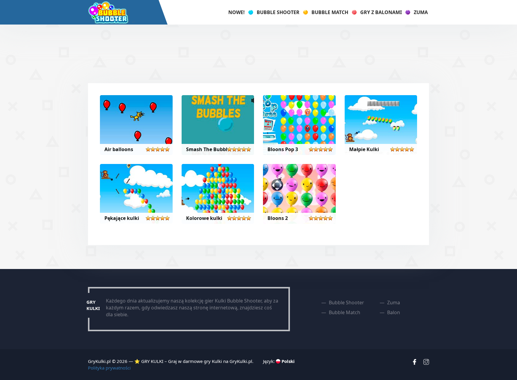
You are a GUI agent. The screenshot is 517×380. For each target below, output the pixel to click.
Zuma (421, 12)
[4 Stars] (162, 149)
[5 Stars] (167, 149)
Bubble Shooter (278, 12)
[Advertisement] (258, 52)
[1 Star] (148, 149)
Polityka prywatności (109, 368)
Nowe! (236, 12)
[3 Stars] (157, 149)
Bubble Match (329, 12)
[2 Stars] (152, 149)
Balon (393, 312)
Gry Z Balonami (381, 12)
